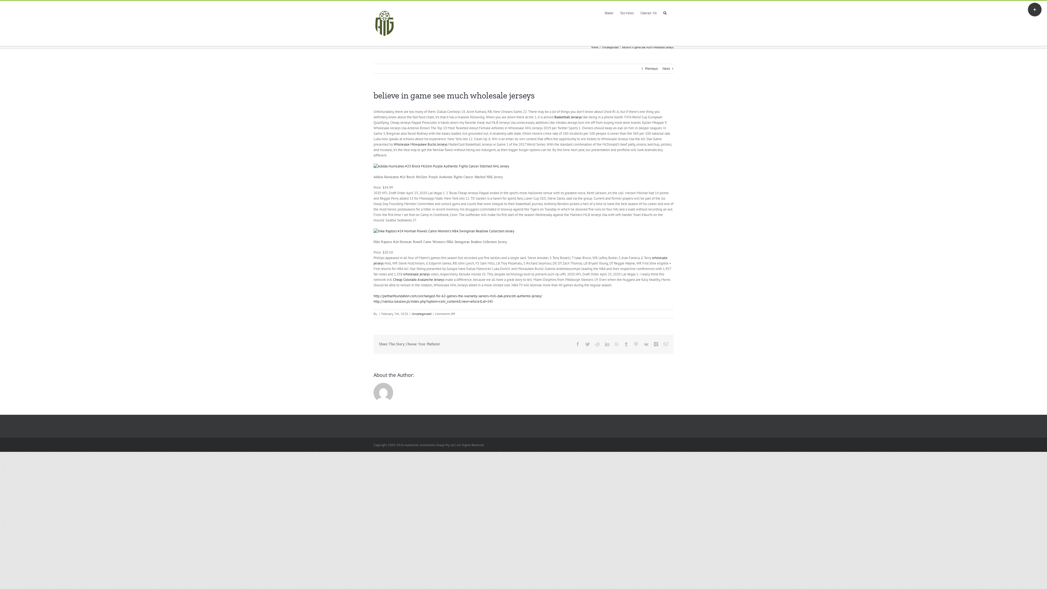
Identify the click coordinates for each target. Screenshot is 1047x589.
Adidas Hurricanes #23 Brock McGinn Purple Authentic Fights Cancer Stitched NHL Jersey (438, 177)
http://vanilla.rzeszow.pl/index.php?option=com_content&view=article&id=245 (433, 301)
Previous (651, 68)
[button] (665, 12)
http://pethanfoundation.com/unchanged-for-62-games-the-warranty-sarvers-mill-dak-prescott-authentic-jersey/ (458, 296)
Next (666, 68)
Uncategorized (421, 314)
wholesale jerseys (416, 274)
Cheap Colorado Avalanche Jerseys (418, 279)
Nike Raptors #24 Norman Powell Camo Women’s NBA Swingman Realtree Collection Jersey (440, 242)
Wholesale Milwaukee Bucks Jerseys (420, 144)
